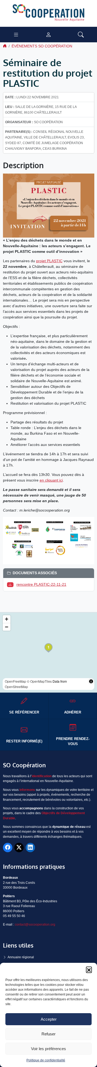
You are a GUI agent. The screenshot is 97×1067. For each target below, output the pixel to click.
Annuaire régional (21, 957)
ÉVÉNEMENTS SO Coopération (42, 46)
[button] (89, 969)
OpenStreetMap (16, 686)
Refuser (48, 1034)
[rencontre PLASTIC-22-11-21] (11, 584)
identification (41, 776)
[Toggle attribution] (91, 681)
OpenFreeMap (15, 681)
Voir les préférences (48, 1048)
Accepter (49, 1019)
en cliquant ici (51, 480)
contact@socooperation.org (35, 924)
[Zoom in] (7, 619)
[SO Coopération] (48, 13)
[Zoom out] (7, 627)
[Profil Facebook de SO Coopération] (7, 847)
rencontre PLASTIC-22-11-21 (41, 584)
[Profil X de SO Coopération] (19, 847)
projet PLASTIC (49, 261)
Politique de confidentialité (45, 1060)
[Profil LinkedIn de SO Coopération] (30, 847)
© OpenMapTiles (39, 681)
